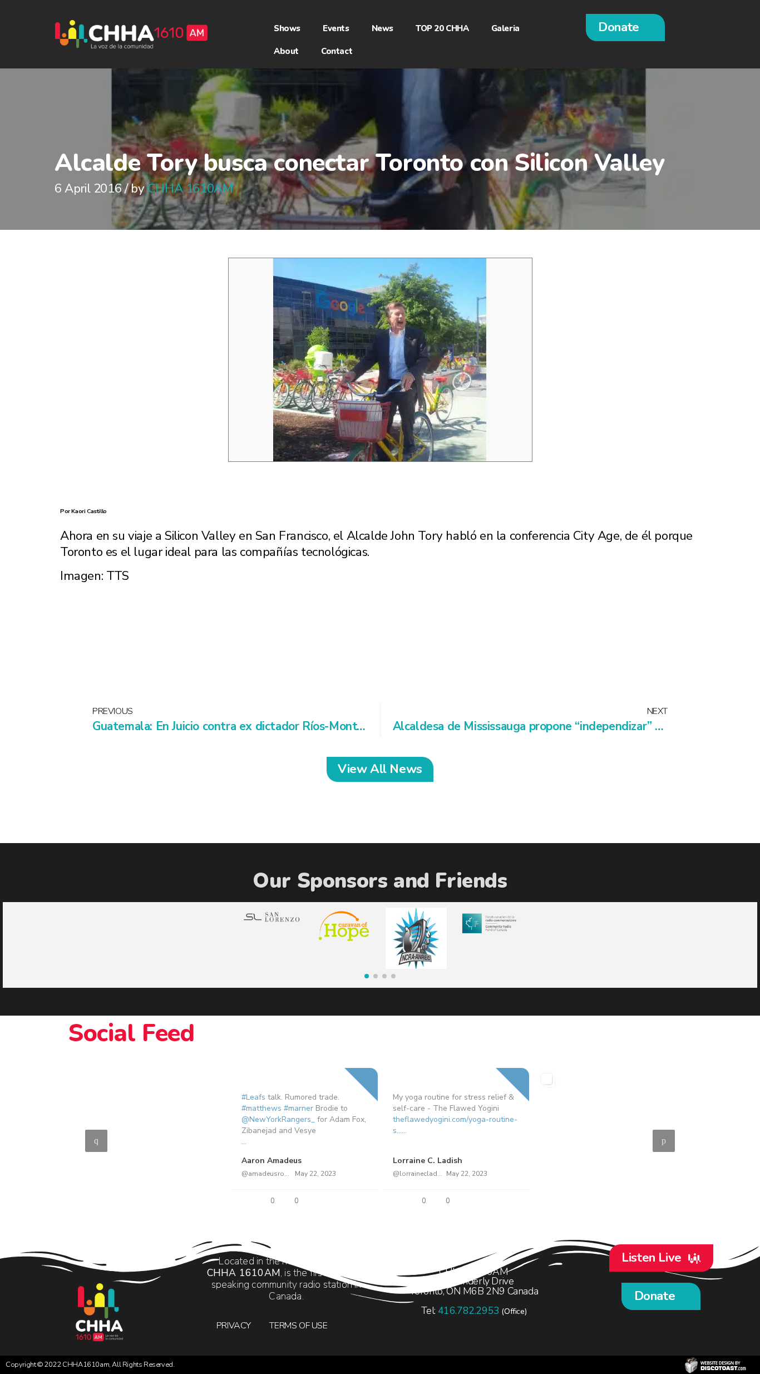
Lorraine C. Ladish (427, 1160)
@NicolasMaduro (570, 1173)
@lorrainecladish (418, 1173)
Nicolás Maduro (574, 1160)
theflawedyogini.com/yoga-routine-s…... (455, 1124)
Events (336, 28)
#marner (298, 1107)
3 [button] (391, 1207)
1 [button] (357, 1207)
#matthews (261, 1107)
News (382, 28)
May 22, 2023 (163, 1173)
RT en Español (118, 1160)
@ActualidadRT (115, 1173)
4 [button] (407, 1207)
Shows (287, 28)
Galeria (505, 28)
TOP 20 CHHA (442, 28)
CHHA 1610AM (190, 188)
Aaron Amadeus (271, 1160)
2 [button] (374, 1207)
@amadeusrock (266, 1173)
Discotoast (715, 1365)
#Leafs (253, 1096)
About (286, 51)
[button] (625, 27)
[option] (380, 1141)
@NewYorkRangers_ (278, 1119)
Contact (336, 51)
